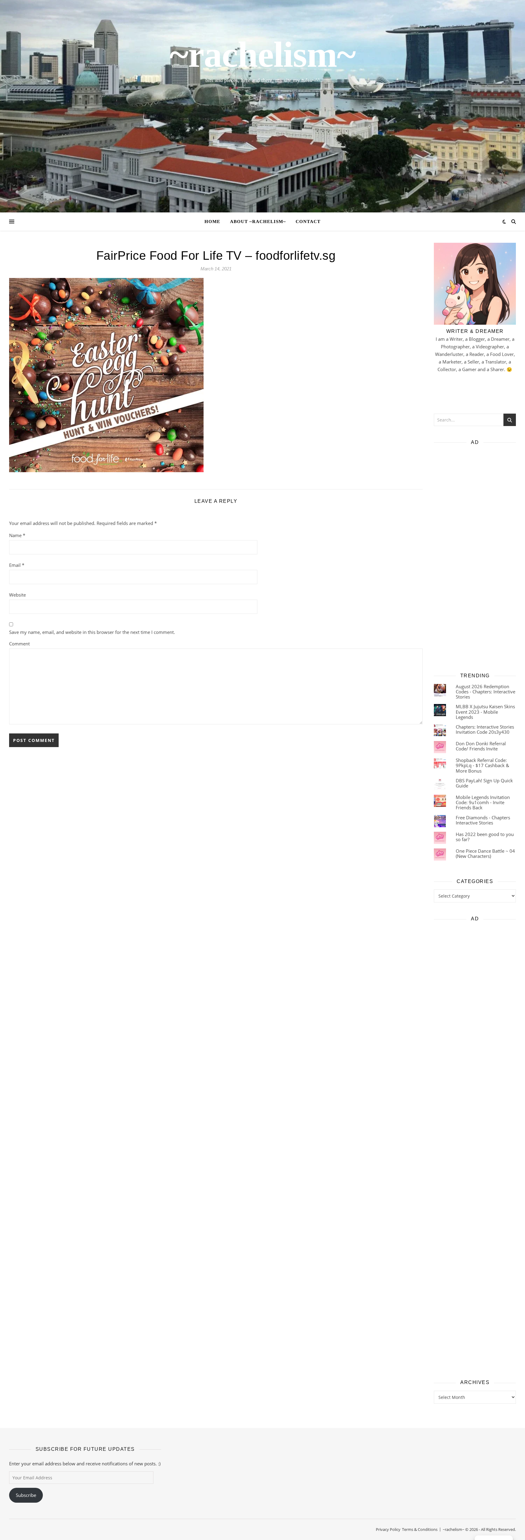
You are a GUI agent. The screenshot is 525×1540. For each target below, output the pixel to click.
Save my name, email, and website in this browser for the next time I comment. (92, 632)
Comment (19, 644)
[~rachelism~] (262, 106)
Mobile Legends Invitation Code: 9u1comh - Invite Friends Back (483, 802)
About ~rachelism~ (258, 221)
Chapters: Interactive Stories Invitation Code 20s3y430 (485, 729)
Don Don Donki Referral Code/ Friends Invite (481, 746)
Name (17, 535)
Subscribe (26, 1495)
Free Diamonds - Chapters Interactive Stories (483, 820)
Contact (308, 221)
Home (212, 221)
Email (16, 565)
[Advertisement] (475, 557)
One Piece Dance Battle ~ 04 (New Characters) (485, 853)
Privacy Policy (388, 1529)
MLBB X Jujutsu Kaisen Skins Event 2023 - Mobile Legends (485, 711)
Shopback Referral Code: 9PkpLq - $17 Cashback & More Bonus (482, 765)
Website (17, 595)
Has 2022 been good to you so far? (485, 836)
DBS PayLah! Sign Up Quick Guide (484, 783)
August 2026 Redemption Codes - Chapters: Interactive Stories (485, 691)
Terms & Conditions (419, 1529)
